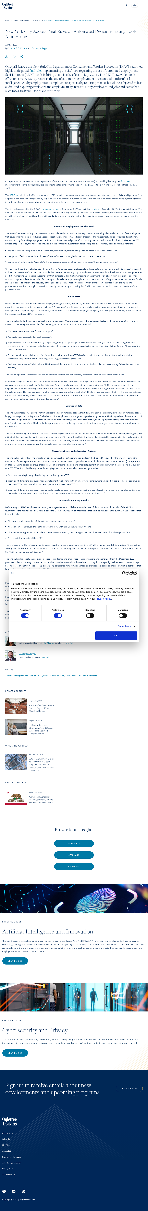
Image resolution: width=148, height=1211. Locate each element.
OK (116, 635)
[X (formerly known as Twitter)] (4, 1191)
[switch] (58, 615)
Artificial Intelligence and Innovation (22, 675)
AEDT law (14, 195)
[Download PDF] (6, 56)
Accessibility (7, 1150)
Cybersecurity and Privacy (53, 675)
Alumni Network (9, 1133)
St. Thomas (48, 643)
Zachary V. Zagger (40, 48)
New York (69, 643)
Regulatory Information (11, 1156)
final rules (35, 70)
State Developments (87, 675)
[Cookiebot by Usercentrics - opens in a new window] (124, 573)
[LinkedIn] (13, 1191)
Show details (124, 626)
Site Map (6, 1145)
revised (95, 209)
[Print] (14, 56)
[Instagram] (23, 1191)
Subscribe (6, 1139)
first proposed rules (50, 209)
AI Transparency (8, 1174)
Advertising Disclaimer (11, 1162)
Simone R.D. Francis (17, 48)
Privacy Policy (103, 599)
